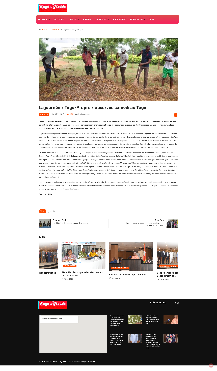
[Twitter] (178, 303)
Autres (87, 19)
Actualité (55, 30)
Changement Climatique (147, 266)
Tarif (151, 19)
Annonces (102, 19)
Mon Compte (136, 19)
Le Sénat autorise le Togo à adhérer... (106, 274)
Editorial (43, 19)
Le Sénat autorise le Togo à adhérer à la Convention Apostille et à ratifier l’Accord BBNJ (152, 319)
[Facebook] (175, 303)
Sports (73, 19)
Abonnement (119, 19)
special (52, 211)
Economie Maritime (97, 268)
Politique (59, 19)
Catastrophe (47, 266)
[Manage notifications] (211, 365)
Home (44, 30)
